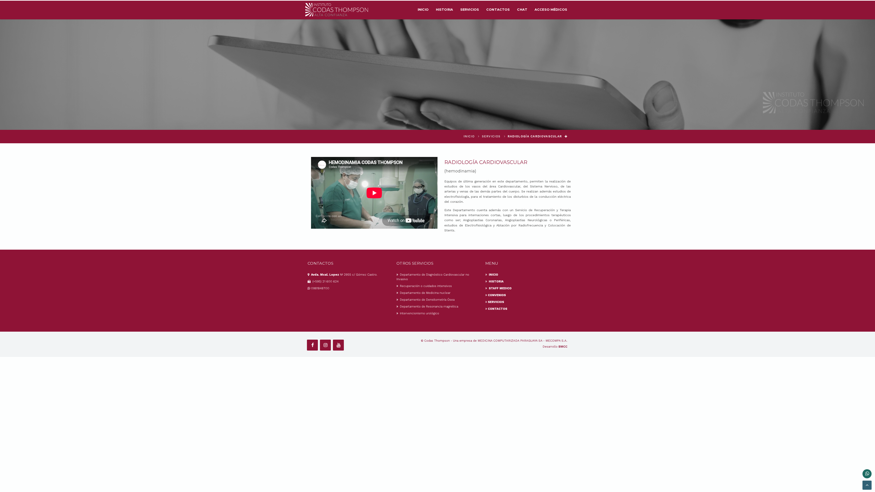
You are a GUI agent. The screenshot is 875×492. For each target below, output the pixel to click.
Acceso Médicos (551, 10)
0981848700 (320, 288)
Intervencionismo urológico (419, 313)
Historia (444, 10)
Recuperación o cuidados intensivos (425, 286)
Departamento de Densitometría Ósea (427, 299)
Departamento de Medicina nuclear (424, 293)
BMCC (562, 346)
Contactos (498, 10)
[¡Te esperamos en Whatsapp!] (867, 473)
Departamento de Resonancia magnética (428, 306)
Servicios (469, 10)
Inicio (423, 10)
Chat (522, 10)
